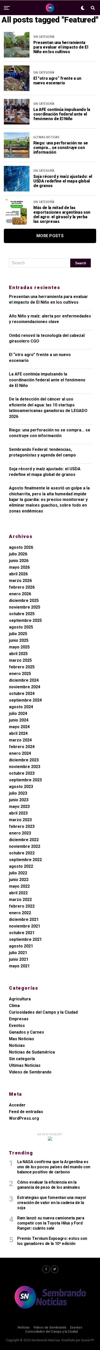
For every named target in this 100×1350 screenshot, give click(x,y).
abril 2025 (18, 653)
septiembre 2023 (25, 779)
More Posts (50, 235)
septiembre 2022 (25, 859)
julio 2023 (18, 793)
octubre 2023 (22, 773)
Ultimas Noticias (25, 1065)
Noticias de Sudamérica (32, 1052)
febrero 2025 (22, 667)
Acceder (17, 1105)
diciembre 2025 (24, 600)
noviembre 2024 (24, 686)
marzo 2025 (20, 660)
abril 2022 (18, 892)
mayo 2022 (19, 886)
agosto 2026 (21, 547)
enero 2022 (20, 912)
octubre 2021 (22, 932)
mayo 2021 (19, 966)
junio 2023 (18, 799)
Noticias (17, 1045)
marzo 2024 (20, 740)
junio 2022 (18, 879)
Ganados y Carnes (26, 1032)
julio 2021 (18, 952)
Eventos (17, 1025)
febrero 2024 (22, 746)
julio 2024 (18, 713)
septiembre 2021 (25, 939)
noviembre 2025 (24, 607)
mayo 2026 (19, 567)
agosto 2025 (21, 627)
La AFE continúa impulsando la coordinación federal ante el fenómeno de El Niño (47, 380)
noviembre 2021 (24, 926)
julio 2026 (18, 554)
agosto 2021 (21, 946)
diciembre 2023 (24, 760)
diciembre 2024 (24, 680)
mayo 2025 (19, 647)
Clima (14, 1005)
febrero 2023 (22, 826)
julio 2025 (18, 633)
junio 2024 (18, 720)
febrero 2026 (22, 587)
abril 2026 (18, 573)
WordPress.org (24, 1118)
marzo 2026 (20, 580)
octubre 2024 (22, 693)
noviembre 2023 (24, 766)
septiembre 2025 (25, 620)
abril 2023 (18, 813)
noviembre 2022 (24, 846)
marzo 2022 (20, 899)
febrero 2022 (22, 906)
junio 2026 (18, 560)
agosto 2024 (21, 706)
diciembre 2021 (24, 919)
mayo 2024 (19, 726)
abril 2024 (18, 733)
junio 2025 (18, 640)
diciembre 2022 (24, 839)
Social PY (87, 1340)
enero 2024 (20, 753)
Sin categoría (22, 1058)
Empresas (18, 1018)
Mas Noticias (21, 1038)
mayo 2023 (19, 806)
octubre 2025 (22, 613)
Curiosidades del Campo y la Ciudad (43, 1012)
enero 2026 (20, 593)
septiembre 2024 (25, 700)
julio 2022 (18, 873)
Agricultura (20, 999)
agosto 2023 (21, 786)
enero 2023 (20, 833)
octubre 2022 (22, 853)
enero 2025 (20, 673)
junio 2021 (18, 959)
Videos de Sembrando (30, 1072)
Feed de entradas (26, 1111)
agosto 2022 (21, 866)
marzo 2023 (20, 819)
